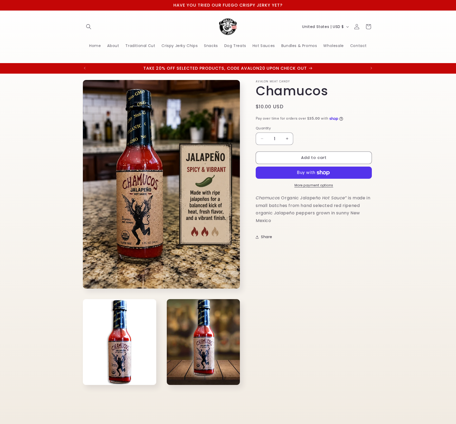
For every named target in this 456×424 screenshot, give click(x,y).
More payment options (313, 185)
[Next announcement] (371, 68)
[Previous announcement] (85, 68)
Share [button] (266, 236)
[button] (88, 26)
